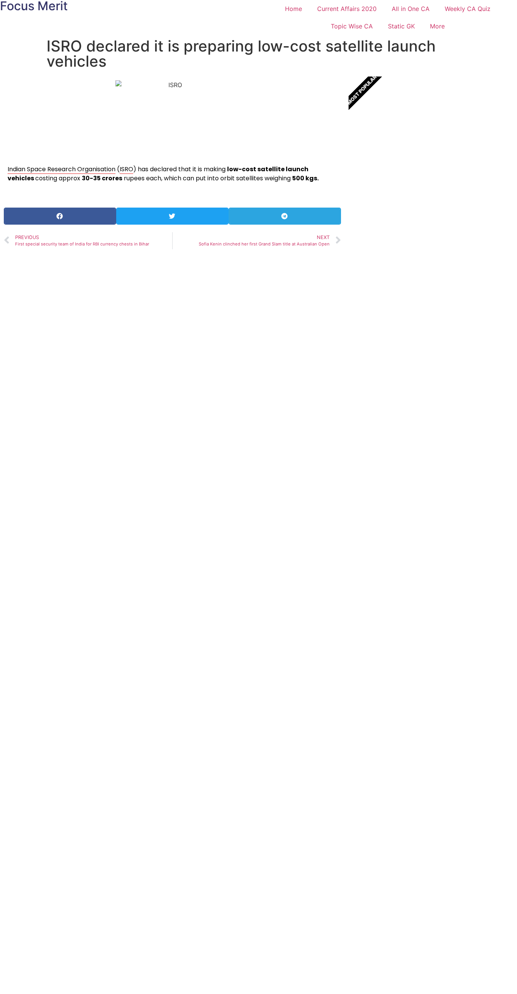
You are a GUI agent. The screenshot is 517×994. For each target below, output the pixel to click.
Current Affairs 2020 (347, 9)
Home (293, 9)
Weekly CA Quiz (468, 9)
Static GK (401, 26)
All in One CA (411, 9)
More (437, 26)
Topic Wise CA (352, 26)
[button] (60, 216)
